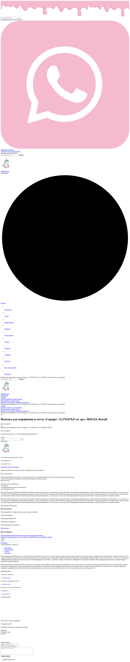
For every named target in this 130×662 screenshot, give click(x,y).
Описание (4, 467)
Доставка (16, 467)
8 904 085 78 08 (6, 584)
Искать (22, 155)
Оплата (10, 467)
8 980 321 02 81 (6, 577)
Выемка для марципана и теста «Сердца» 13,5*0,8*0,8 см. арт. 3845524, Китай (26, 537)
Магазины (8, 548)
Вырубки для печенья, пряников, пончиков (29, 535)
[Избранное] (5, 171)
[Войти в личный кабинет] (6, 169)
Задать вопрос (16, 151)
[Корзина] (4, 173)
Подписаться (5, 528)
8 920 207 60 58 (6, 593)
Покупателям (9, 549)
